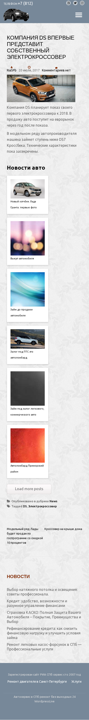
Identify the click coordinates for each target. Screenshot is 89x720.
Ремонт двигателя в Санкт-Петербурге (37, 681)
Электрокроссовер (42, 506)
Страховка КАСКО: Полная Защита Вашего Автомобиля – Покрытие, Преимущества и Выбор (44, 617)
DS (25, 506)
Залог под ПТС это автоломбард (21, 354)
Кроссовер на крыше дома (63, 528)
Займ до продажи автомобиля (21, 312)
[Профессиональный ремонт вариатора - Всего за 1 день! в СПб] (17, 15)
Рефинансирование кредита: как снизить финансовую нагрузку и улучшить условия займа (44, 633)
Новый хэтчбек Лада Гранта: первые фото (23, 204)
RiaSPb (11, 70)
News (53, 501)
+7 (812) (25, 3)
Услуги (76, 681)
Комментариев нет (56, 70)
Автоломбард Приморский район (27, 468)
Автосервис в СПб (27, 696)
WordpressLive (44, 701)
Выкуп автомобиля (22, 258)
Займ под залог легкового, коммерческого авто (27, 411)
